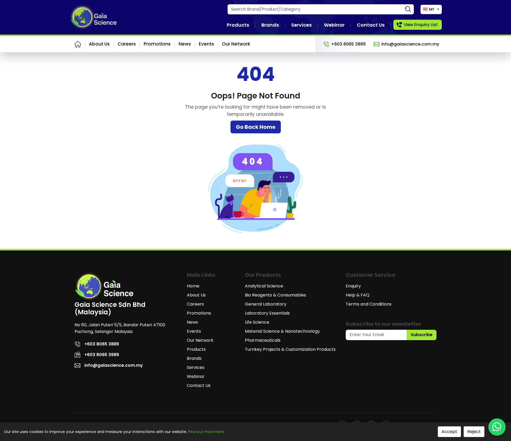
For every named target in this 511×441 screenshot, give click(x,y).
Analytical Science (264, 286)
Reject (474, 431)
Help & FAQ (357, 295)
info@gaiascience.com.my (410, 44)
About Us (99, 44)
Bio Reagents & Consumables (275, 295)
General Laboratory (265, 304)
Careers (127, 44)
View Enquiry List (421, 24)
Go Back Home (255, 127)
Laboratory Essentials (267, 313)
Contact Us (371, 25)
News (185, 44)
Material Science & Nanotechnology (282, 331)
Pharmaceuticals (263, 340)
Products (238, 25)
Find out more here (206, 431)
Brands (270, 25)
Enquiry (353, 286)
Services (301, 25)
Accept (449, 431)
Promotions (157, 44)
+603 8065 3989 (101, 355)
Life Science (257, 322)
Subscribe (421, 335)
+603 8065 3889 (348, 44)
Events (206, 44)
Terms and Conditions (369, 304)
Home (193, 286)
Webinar (334, 25)
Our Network (236, 44)
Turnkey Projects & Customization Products (290, 349)
